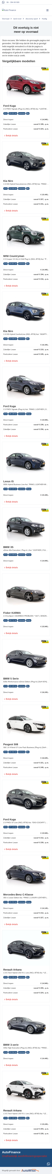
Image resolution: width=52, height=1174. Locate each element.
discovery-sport (32, 19)
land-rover (17, 19)
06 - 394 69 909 (13, 2)
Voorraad (5, 19)
